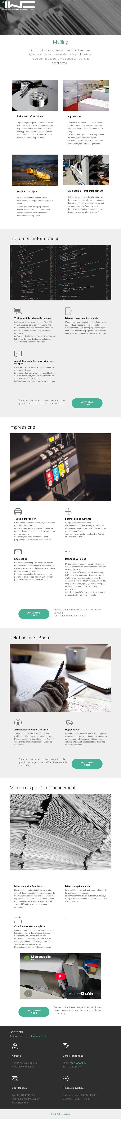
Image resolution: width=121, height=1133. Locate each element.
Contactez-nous (87, 403)
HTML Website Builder (60, 1114)
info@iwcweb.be (37, 1036)
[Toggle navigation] (116, 5)
